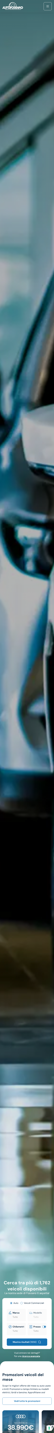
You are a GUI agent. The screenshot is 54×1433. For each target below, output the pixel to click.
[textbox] (18, 1317)
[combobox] (18, 1317)
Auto (15, 1303)
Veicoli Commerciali (34, 1303)
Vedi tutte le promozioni (27, 1401)
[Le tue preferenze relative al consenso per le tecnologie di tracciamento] (49, 1428)
